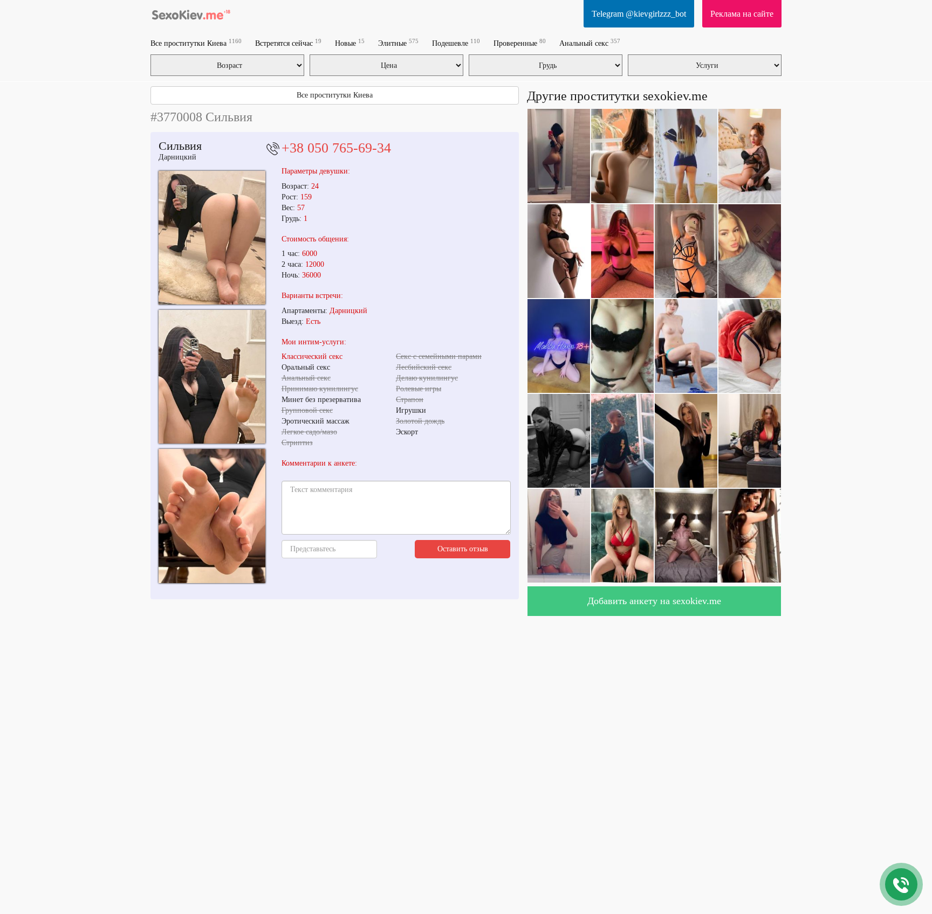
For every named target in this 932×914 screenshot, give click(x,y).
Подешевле (456, 42)
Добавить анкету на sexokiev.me (654, 601)
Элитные (398, 42)
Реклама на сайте (741, 13)
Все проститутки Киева (196, 42)
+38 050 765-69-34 (336, 148)
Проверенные (520, 42)
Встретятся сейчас (288, 42)
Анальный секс (589, 42)
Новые (350, 42)
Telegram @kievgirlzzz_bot (639, 13)
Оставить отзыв (462, 549)
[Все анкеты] (190, 13)
